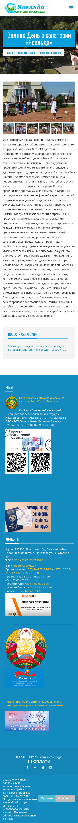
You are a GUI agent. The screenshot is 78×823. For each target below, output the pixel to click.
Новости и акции (27, 52)
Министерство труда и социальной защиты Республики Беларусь (42, 399)
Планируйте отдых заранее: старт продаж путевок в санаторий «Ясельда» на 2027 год (37, 347)
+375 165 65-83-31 (37, 583)
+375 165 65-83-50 (29, 591)
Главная (9, 52)
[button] (72, 85)
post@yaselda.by (25, 565)
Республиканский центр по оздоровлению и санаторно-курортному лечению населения (34, 703)
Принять (47, 798)
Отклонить (65, 798)
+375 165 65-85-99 (40, 587)
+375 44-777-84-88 (38, 569)
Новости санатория (50, 52)
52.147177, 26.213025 (28, 560)
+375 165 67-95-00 (28, 573)
